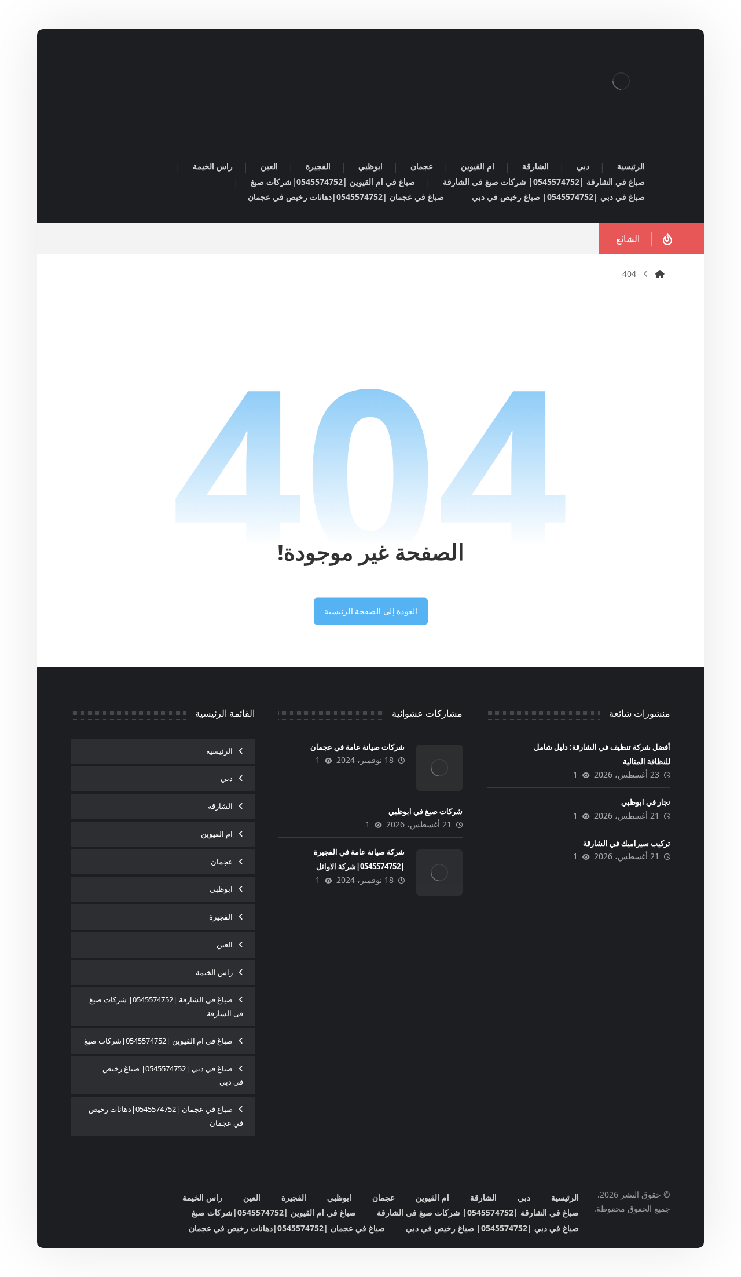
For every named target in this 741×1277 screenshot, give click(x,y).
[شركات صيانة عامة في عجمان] (439, 768)
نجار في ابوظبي (645, 802)
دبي (227, 778)
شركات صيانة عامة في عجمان (357, 747)
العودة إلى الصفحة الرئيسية (370, 611)
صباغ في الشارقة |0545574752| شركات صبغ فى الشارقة (166, 1006)
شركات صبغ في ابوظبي (425, 811)
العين (225, 944)
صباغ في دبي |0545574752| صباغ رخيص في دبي (172, 1075)
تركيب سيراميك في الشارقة (626, 843)
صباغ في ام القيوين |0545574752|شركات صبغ (158, 1040)
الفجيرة (221, 916)
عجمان (222, 861)
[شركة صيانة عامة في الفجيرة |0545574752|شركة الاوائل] (439, 872)
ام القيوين (217, 834)
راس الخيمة (214, 972)
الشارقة (220, 806)
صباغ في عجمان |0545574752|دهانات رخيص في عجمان (166, 1116)
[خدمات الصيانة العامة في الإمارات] (621, 81)
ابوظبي (221, 889)
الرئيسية (219, 751)
